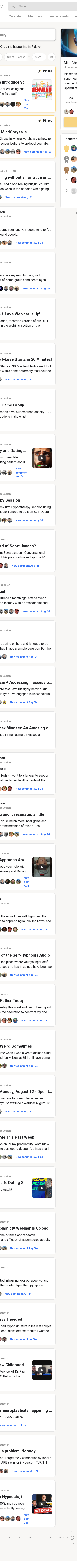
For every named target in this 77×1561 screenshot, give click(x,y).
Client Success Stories (21, 57)
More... (39, 57)
